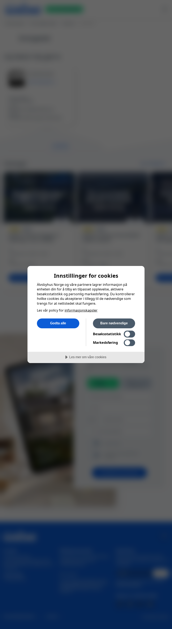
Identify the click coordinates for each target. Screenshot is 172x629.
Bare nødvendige (114, 323)
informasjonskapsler (81, 310)
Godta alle (58, 323)
